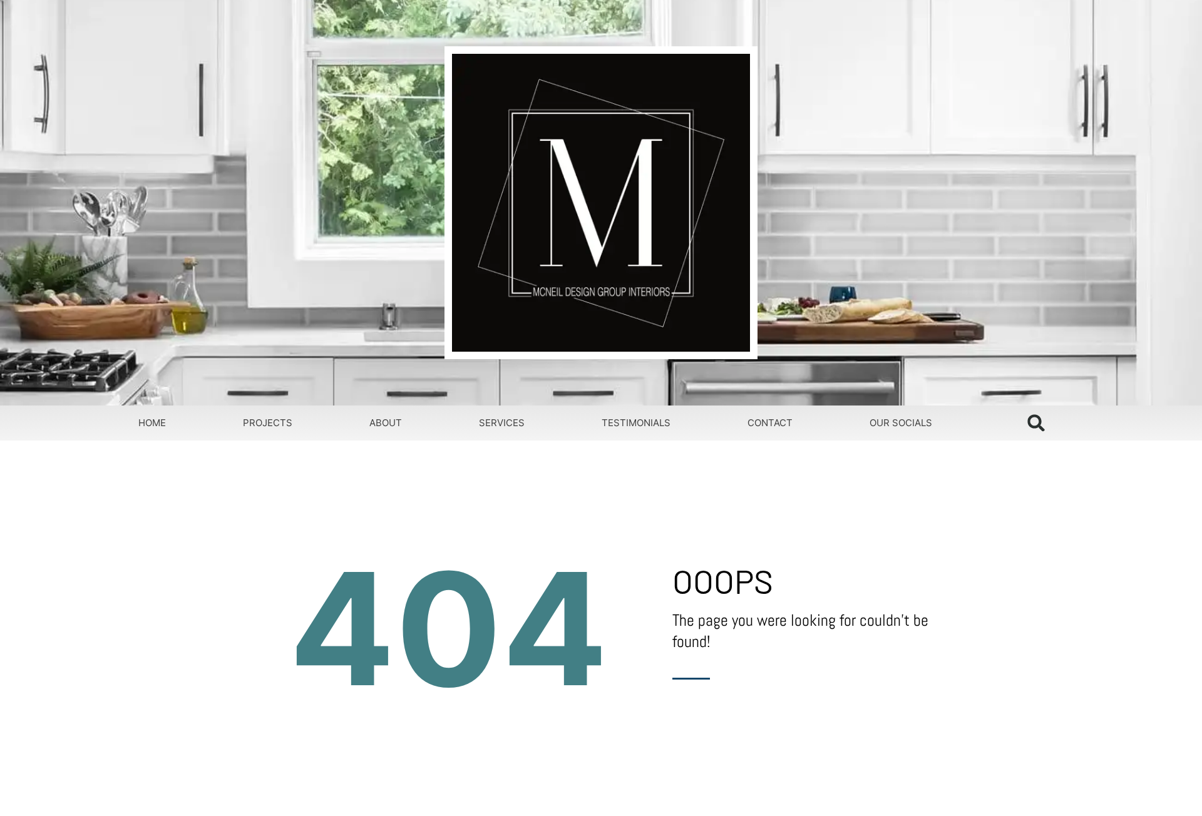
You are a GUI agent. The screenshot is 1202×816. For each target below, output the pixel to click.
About (385, 423)
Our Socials (901, 423)
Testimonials (636, 423)
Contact (770, 423)
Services (502, 423)
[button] (1036, 422)
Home (152, 423)
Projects (267, 423)
